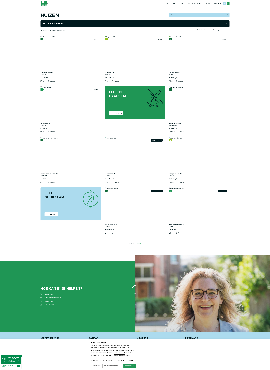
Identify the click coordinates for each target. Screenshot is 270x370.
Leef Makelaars (194, 3)
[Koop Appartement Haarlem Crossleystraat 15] (199, 59)
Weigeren (96, 366)
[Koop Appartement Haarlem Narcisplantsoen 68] (135, 210)
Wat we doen (178, 3)
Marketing (131, 360)
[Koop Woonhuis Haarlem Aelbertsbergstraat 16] (70, 59)
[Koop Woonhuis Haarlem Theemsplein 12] (135, 160)
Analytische (108, 360)
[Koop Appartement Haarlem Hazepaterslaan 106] (199, 160)
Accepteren (129, 366)
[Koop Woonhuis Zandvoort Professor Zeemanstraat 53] (70, 160)
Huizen (165, 3)
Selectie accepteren (112, 366)
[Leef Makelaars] (44, 4)
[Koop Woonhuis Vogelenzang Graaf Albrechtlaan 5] (199, 109)
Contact (217, 3)
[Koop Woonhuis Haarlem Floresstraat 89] (70, 109)
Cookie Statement (119, 355)
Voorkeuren (120, 360)
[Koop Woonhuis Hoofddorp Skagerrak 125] (135, 59)
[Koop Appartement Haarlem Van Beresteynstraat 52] (199, 210)
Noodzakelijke (97, 360)
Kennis (208, 3)
